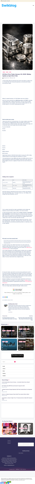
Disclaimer (9, 443)
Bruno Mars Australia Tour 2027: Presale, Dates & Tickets (8, 431)
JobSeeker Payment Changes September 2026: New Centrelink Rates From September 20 (26, 333)
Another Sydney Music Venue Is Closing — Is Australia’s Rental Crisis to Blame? (16, 382)
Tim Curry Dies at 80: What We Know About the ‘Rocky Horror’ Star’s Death (25, 431)
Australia (4, 330)
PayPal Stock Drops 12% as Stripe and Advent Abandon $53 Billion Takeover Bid (8, 346)
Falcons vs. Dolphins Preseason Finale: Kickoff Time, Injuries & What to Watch (15, 394)
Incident (4, 375)
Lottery (4, 368)
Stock (6, 341)
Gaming (4, 373)
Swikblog (9, 5)
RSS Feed (9, 440)
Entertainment (9, 330)
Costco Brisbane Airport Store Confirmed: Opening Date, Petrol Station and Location (26, 346)
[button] (15, 361)
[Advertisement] (17, 15)
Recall (4, 366)
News (13, 330)
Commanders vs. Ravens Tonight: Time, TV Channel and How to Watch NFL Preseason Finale (17, 398)
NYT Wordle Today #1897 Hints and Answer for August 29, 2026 (13, 385)
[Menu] (33, 5)
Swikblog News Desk (12, 303)
